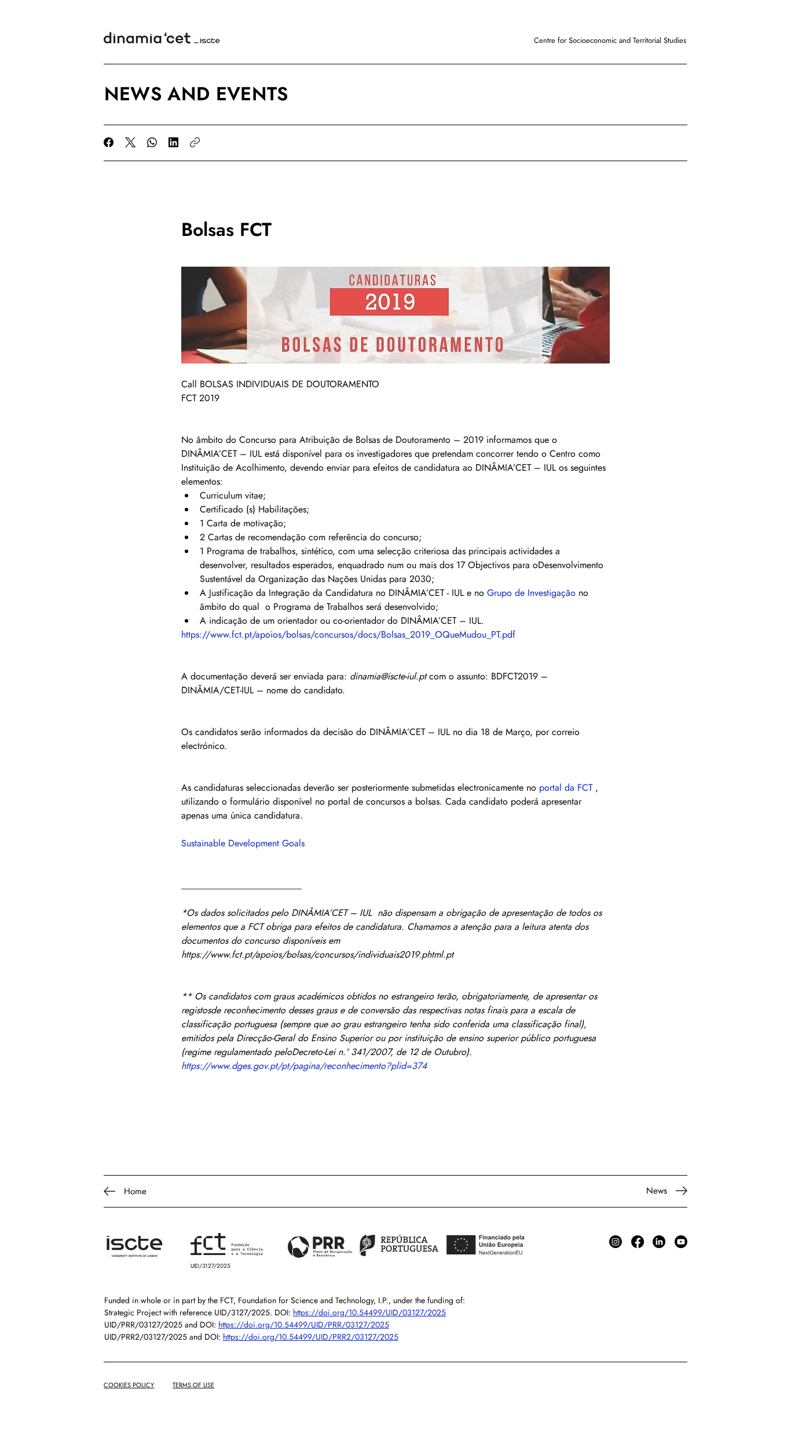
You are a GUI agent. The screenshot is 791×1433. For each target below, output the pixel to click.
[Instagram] (615, 1241)
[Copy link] (195, 142)
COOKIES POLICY (129, 1385)
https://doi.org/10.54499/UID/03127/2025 (369, 1312)
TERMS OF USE (193, 1385)
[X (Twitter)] (130, 142)
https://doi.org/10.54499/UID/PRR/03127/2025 (303, 1324)
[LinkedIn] (173, 142)
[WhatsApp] (152, 142)
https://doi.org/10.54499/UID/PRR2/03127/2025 (310, 1337)
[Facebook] (108, 142)
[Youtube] (681, 1241)
